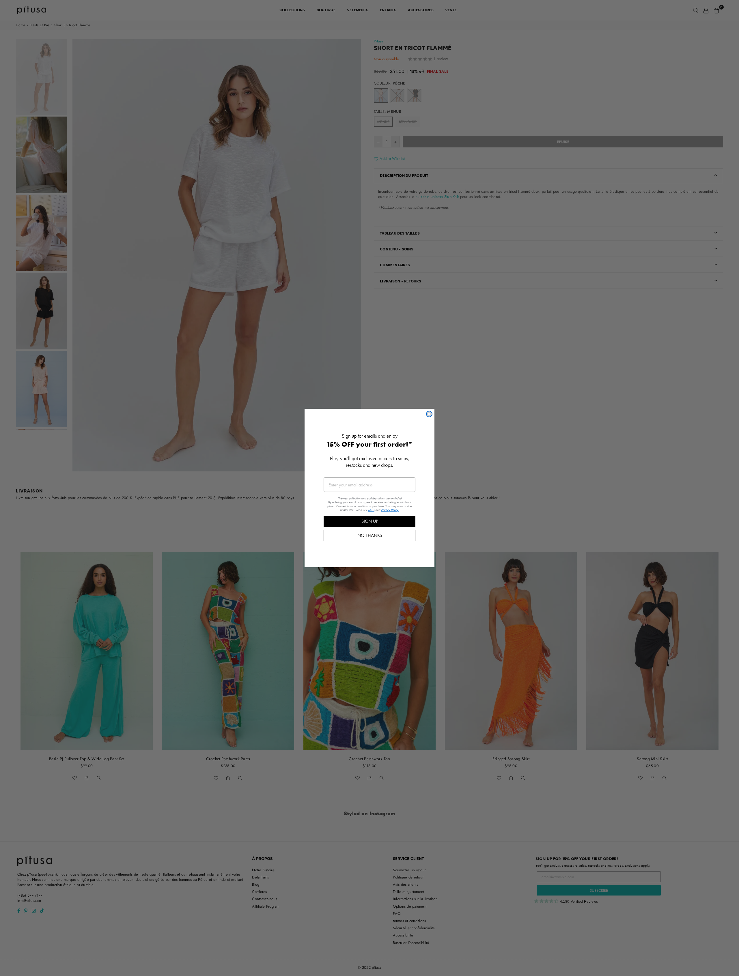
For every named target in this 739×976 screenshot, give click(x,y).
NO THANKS (369, 535)
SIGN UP (369, 521)
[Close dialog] (429, 414)
